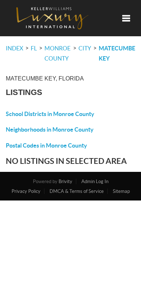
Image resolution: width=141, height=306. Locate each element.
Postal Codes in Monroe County (46, 145)
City (84, 48)
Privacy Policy (26, 191)
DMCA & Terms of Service (77, 191)
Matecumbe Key (117, 53)
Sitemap (121, 191)
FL (34, 48)
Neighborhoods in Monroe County (50, 129)
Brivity (65, 181)
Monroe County (57, 53)
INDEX (14, 48)
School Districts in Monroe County (50, 114)
